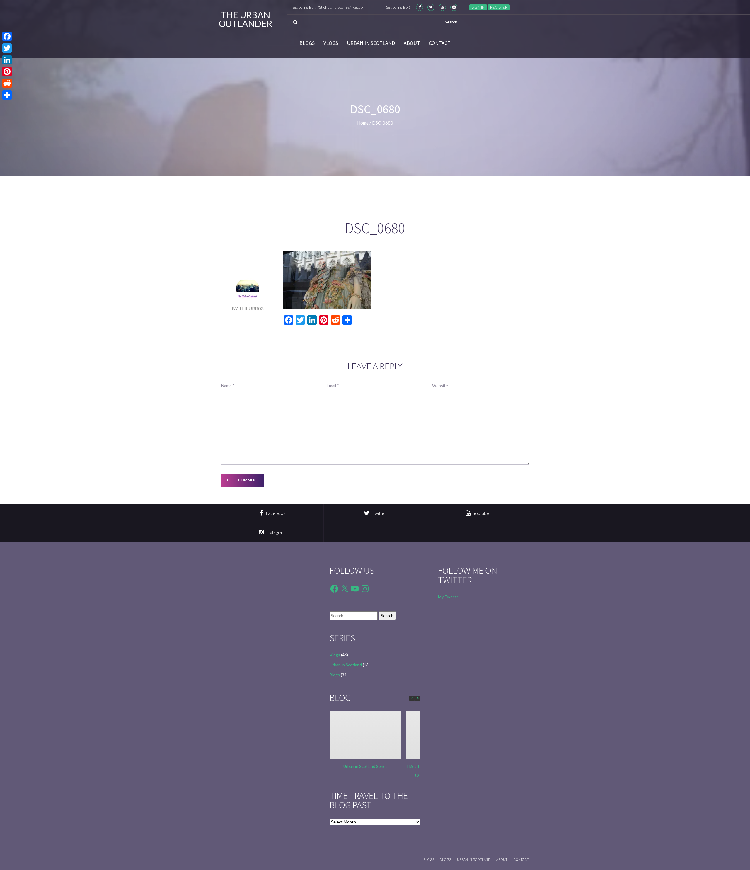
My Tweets (448, 596)
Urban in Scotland (371, 43)
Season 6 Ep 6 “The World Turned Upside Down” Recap (406, 7)
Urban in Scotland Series (365, 766)
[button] (417, 698)
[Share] (7, 95)
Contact (440, 43)
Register (498, 7)
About (412, 43)
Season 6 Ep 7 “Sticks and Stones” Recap (299, 7)
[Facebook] (7, 36)
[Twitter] (7, 48)
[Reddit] (7, 83)
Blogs (307, 43)
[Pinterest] (7, 71)
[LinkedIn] (7, 60)
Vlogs (330, 43)
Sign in (478, 7)
